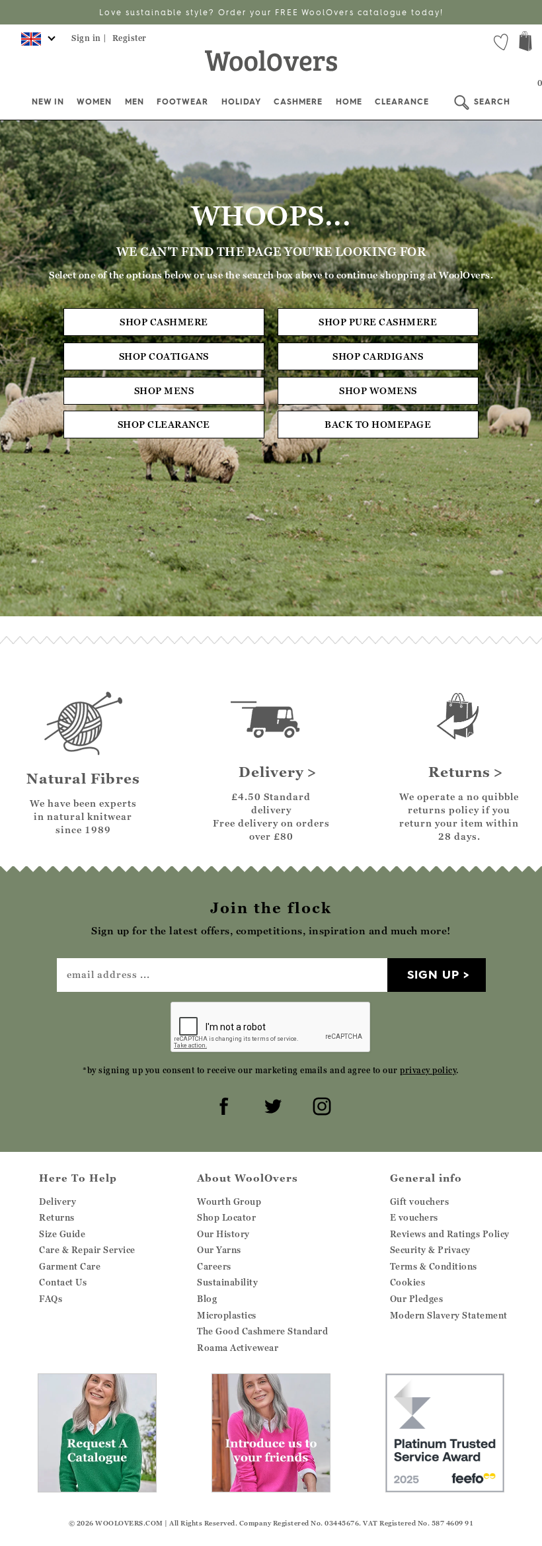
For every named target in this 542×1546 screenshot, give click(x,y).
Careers (214, 1266)
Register (129, 38)
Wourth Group (229, 1201)
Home (349, 101)
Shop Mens (164, 390)
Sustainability (227, 1282)
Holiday (241, 101)
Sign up (433, 974)
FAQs (50, 1298)
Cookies (408, 1282)
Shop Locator (226, 1217)
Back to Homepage (378, 424)
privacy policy (428, 1070)
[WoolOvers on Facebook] (222, 1104)
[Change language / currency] (36, 43)
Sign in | (89, 38)
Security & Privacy (430, 1249)
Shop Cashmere (164, 321)
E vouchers (414, 1217)
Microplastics (226, 1315)
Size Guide (62, 1234)
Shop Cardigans (377, 356)
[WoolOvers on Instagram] (319, 1104)
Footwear (182, 101)
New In (48, 101)
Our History (223, 1234)
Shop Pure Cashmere (378, 321)
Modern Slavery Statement (449, 1315)
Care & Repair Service (87, 1249)
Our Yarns (219, 1249)
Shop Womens (378, 390)
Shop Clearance (164, 424)
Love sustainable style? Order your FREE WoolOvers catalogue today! (271, 12)
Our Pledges (417, 1298)
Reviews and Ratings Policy (450, 1234)
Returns (57, 1217)
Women (94, 101)
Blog (207, 1298)
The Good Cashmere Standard (262, 1331)
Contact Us (63, 1282)
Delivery (57, 1201)
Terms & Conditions (433, 1266)
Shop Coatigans (164, 356)
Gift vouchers (419, 1201)
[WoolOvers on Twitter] (271, 1104)
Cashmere (298, 101)
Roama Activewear (237, 1347)
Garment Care (69, 1266)
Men (134, 101)
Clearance (402, 101)
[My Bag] (525, 42)
